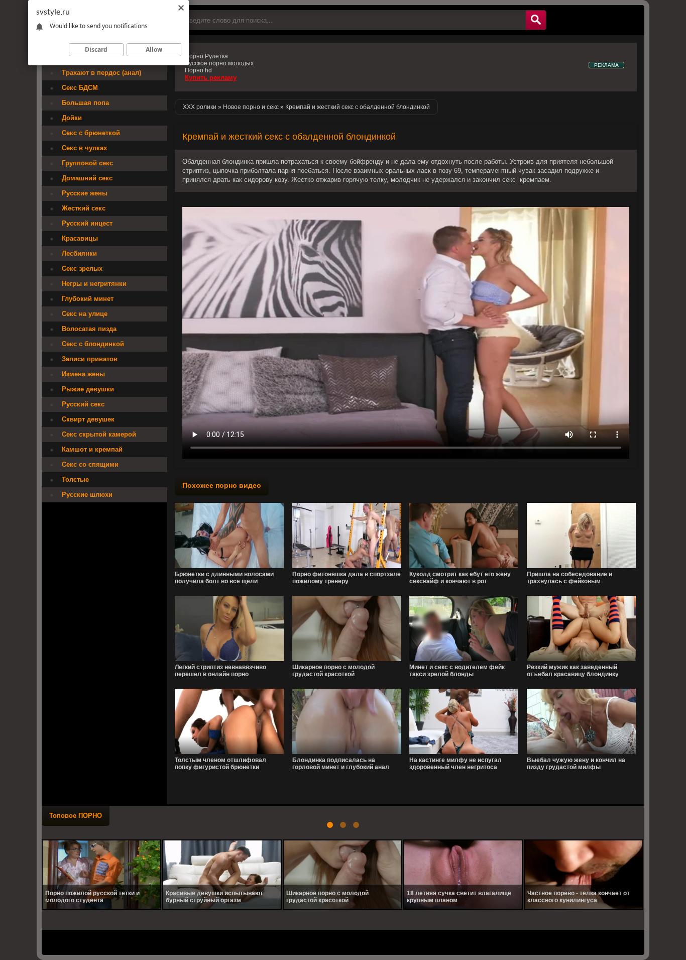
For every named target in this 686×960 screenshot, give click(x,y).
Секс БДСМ (80, 87)
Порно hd (198, 70)
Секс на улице (84, 313)
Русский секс (83, 404)
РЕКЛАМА (606, 65)
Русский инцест (87, 223)
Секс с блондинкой (93, 344)
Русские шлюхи (87, 494)
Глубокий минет (87, 298)
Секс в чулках (84, 148)
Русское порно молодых (219, 63)
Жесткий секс (83, 208)
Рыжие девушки (88, 389)
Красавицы (80, 238)
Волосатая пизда (89, 329)
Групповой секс (87, 163)
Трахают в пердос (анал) (101, 72)
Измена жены (83, 374)
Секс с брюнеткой (91, 133)
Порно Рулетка (206, 56)
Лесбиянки (79, 253)
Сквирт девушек (88, 419)
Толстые (75, 479)
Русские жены (84, 193)
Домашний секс (87, 178)
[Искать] (535, 20)
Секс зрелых (82, 268)
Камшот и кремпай (92, 449)
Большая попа (85, 102)
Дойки (72, 118)
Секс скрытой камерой (99, 434)
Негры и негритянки (94, 283)
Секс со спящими (90, 464)
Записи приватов (90, 359)
